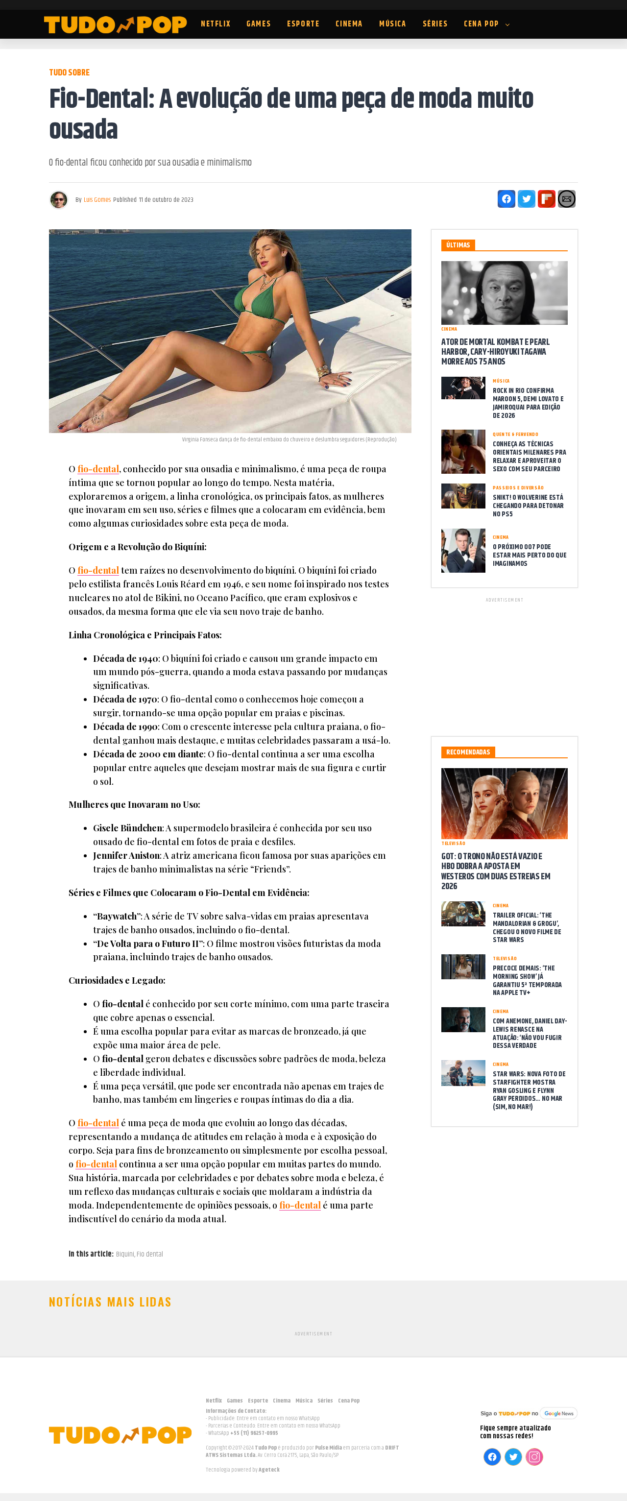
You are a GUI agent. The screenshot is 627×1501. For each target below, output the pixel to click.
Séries (435, 24)
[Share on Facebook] (506, 199)
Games (258, 24)
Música (393, 24)
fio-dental (98, 469)
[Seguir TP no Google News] (529, 1420)
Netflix (215, 24)
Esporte (303, 24)
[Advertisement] (504, 665)
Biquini (125, 1255)
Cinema (349, 24)
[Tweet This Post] (526, 199)
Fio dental (150, 1255)
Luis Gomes (97, 199)
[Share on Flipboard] (546, 199)
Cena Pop (481, 24)
